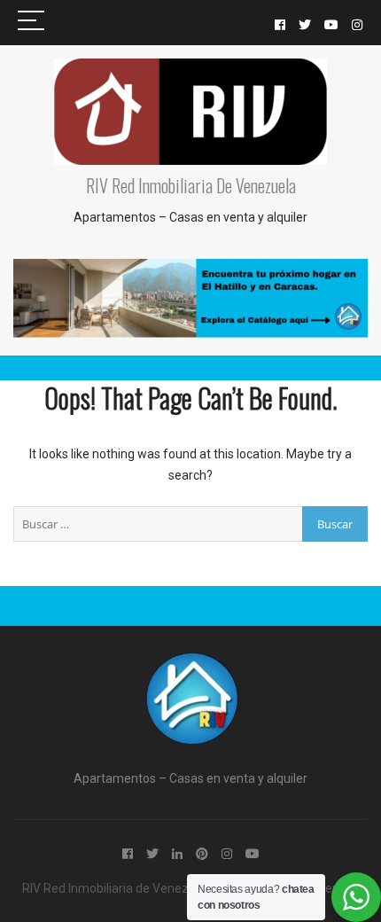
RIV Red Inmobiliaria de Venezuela (191, 185)
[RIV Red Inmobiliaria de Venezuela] (190, 663)
